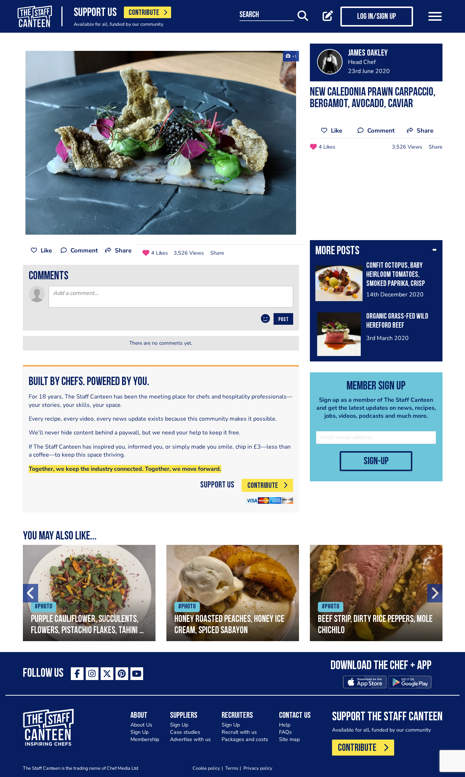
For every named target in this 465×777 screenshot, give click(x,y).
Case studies (185, 732)
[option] (161, 143)
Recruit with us (239, 732)
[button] (376, 252)
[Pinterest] (122, 673)
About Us (141, 724)
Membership (144, 739)
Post (283, 320)
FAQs (285, 732)
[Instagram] (92, 673)
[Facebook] (77, 673)
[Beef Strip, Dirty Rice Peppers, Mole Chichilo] (376, 593)
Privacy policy (257, 768)
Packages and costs (245, 739)
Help (284, 724)
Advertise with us (190, 739)
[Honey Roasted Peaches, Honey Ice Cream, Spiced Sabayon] (232, 593)
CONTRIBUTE (144, 13)
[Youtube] (136, 673)
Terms (231, 768)
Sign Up (139, 732)
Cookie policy (206, 768)
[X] (107, 673)
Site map (289, 739)
